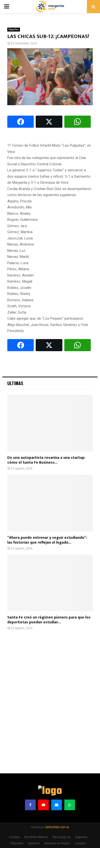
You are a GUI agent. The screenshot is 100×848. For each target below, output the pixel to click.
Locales (14, 837)
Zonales (80, 843)
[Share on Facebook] (20, 122)
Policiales (16, 843)
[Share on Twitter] (49, 122)
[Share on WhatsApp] (77, 122)
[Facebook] (30, 805)
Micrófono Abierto (36, 837)
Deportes (13, 29)
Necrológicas (62, 837)
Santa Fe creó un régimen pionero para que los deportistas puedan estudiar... (49, 620)
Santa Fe (34, 843)
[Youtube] (43, 805)
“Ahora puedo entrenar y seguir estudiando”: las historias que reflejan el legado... (47, 540)
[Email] (56, 805)
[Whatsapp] (69, 805)
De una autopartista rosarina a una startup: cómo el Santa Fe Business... (46, 460)
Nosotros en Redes (57, 843)
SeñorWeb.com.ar (57, 827)
